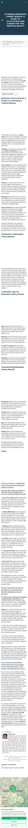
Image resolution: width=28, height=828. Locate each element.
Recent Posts (8, 732)
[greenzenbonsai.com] (2, 2)
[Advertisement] (14, 62)
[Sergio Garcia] (4, 738)
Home (4, 41)
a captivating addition (11, 286)
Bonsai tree (4, 494)
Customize (14, 821)
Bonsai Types (4, 800)
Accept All (14, 818)
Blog (3, 804)
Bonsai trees (4, 499)
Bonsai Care (4, 806)
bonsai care (21, 182)
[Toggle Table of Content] (15, 94)
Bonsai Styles (5, 802)
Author (3, 732)
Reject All (14, 825)
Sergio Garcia (11, 734)
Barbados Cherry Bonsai (7, 81)
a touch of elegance (16, 709)
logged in (11, 768)
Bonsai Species (9, 41)
